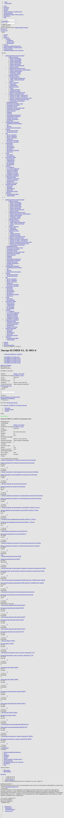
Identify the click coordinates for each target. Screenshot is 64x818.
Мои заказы (7, 770)
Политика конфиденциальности (12, 46)
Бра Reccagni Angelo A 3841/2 (8, 715)
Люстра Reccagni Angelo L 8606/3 (9, 679)
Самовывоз (10, 40)
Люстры (9, 126)
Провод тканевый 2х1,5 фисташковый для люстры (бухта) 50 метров (19, 474)
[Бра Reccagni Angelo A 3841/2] (32, 712)
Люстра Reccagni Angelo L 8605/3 (9, 667)
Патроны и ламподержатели (16, 93)
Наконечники (13, 85)
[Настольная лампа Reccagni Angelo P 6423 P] (32, 617)
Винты (12, 81)
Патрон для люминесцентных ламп (19, 99)
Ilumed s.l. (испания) (6, 365)
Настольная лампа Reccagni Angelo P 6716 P (12, 631)
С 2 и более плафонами (13, 168)
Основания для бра (12, 106)
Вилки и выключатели (16, 71)
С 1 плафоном (10, 167)
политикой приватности (11, 786)
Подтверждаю (4, 788)
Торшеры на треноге (12, 171)
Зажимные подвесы (15, 91)
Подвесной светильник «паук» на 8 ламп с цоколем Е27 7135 (17, 655)
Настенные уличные (12, 191)
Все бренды (7, 16)
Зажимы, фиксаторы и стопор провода (20, 69)
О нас (5, 6)
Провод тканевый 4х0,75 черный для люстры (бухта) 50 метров (17, 463)
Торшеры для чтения (12, 173)
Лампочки (8, 192)
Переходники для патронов (17, 101)
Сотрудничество (8, 13)
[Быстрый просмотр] (2, 461)
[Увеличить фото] (1, 461)
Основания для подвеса (13, 105)
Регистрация (8, 3)
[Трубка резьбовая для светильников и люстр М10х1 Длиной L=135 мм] (32, 507)
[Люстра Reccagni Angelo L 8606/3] (32, 676)
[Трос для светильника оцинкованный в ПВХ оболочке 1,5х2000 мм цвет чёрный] (32, 580)
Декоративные (11, 160)
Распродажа (10, 120)
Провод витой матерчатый (17, 65)
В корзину (3, 395)
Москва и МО (10, 41)
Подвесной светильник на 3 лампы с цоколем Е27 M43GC (16, 739)
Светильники (9, 143)
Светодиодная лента (12, 180)
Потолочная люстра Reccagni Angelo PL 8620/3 (13, 691)
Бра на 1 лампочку (12, 134)
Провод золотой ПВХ (16, 60)
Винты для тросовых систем (17, 92)
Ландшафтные (11, 188)
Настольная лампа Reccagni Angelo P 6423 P (12, 619)
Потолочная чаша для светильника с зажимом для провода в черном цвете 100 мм (22, 571)
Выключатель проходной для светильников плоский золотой (17, 594)
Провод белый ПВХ (15, 61)
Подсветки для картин (13, 142)
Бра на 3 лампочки (12, 137)
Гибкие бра (10, 139)
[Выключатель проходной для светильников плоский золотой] (32, 592)
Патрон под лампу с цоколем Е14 (19, 95)
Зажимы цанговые (15, 89)
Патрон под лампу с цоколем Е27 (19, 96)
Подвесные (10, 144)
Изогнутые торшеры (12, 170)
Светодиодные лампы (13, 194)
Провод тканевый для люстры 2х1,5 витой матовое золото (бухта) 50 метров (21, 498)
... (4, 197)
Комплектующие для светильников (15, 55)
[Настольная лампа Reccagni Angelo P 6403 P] (32, 605)
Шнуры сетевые (14, 67)
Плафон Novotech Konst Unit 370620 (10, 559)
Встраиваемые (11, 147)
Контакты (6, 7)
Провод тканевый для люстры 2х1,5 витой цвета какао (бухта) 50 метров (20, 546)
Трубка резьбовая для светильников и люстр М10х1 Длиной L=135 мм (19, 510)
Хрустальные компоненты (14, 115)
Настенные (10, 149)
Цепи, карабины (11, 110)
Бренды (6, 34)
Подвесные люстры (12, 132)
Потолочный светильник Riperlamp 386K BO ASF (14, 727)
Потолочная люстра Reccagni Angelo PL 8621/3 (13, 703)
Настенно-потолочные (13, 150)
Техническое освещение (12, 175)
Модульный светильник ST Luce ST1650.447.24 (13, 534)
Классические (10, 159)
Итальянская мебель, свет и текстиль (13, 14)
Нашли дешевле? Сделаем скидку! (13, 11)
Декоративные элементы (13, 116)
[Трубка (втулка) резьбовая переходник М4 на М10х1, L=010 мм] (32, 519)
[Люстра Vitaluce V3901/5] (32, 640)
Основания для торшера (13, 109)
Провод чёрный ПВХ (15, 62)
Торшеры (8, 166)
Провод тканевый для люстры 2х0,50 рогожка (13, 486)
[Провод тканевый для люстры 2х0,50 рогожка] (32, 483)
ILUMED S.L (12, 405)
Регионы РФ (10, 43)
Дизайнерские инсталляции (14, 123)
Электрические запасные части (17, 68)
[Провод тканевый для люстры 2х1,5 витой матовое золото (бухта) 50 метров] (32, 495)
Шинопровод (10, 181)
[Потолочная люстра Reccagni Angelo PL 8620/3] (32, 688)
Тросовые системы (14, 86)
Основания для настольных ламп (16, 108)
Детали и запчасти (14, 82)
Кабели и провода (13, 57)
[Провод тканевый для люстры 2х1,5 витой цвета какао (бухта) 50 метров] (32, 543)
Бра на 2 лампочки (12, 136)
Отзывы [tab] (7, 411)
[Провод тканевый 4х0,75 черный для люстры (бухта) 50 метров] (32, 460)
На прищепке (10, 164)
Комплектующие (11, 177)
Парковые (9, 187)
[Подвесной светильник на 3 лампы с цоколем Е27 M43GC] (32, 736)
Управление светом (15, 74)
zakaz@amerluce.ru (10, 779)
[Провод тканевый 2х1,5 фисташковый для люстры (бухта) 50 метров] (32, 472)
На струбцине (10, 163)
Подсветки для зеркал (12, 140)
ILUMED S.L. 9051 (19, 375)
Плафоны (9, 112)
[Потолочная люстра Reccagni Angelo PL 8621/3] (32, 700)
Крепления (13, 84)
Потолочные (10, 146)
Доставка (6, 9)
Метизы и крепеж (13, 75)
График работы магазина (21, 27)
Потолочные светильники (14, 127)
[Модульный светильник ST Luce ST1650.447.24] (32, 531)
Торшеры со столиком (13, 174)
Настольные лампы (11, 157)
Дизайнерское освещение (12, 122)
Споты (7, 153)
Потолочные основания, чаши (15, 103)
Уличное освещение (11, 184)
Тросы (11, 88)
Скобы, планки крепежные (17, 79)
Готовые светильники (12, 119)
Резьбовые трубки (15, 77)
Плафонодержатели (12, 102)
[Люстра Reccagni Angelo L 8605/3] (32, 664)
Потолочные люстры (12, 130)
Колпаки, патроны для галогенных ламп (21, 98)
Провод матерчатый (15, 64)
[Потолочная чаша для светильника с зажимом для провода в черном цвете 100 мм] (32, 568)
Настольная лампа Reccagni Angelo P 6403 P (12, 608)
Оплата (6, 10)
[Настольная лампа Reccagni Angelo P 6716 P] (32, 629)
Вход (6, 2)
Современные (10, 161)
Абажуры (9, 113)
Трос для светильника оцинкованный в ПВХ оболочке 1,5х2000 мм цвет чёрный (22, 583)
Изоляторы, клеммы (15, 72)
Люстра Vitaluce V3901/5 (7, 643)
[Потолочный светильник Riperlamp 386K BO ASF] (32, 724)
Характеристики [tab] (9, 409)
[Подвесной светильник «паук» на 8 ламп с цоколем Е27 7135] (32, 652)
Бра (8, 125)
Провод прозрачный (15, 58)
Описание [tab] (7, 408)
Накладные (10, 151)
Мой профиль (7, 771)
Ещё (5, 17)
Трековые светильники (13, 178)
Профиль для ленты (12, 183)
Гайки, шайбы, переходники (17, 78)
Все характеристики (6, 385)
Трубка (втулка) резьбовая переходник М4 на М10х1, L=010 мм (17, 522)
